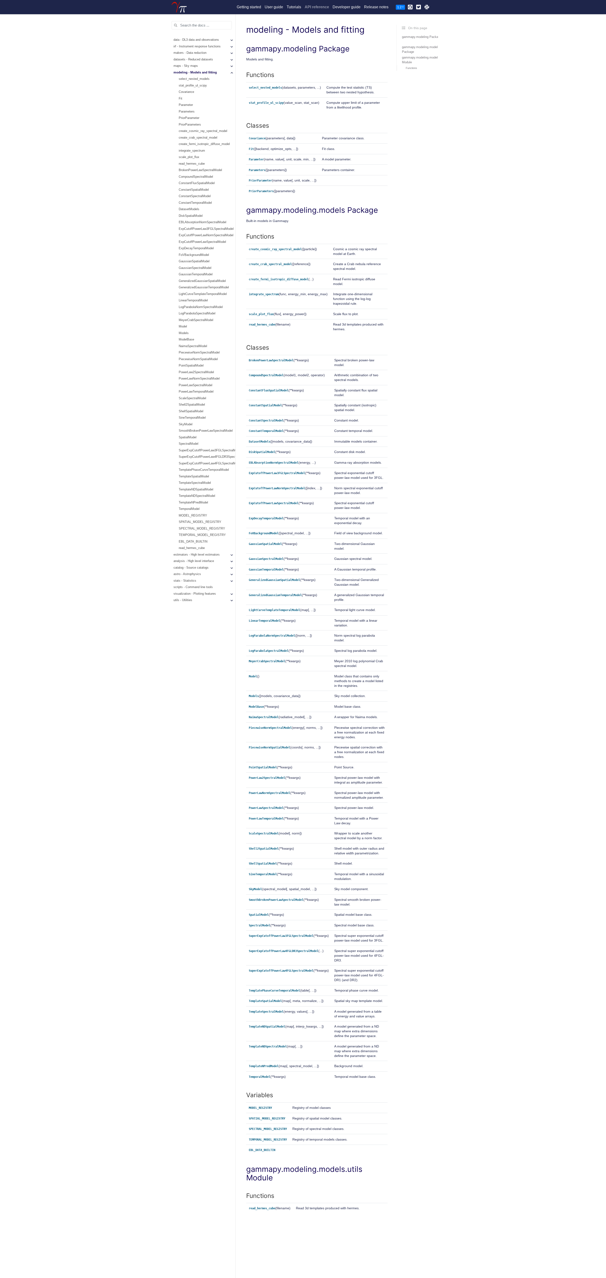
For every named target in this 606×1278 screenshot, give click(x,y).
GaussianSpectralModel (195, 268)
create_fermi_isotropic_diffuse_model (204, 144)
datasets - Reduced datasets (193, 59)
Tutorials (294, 7)
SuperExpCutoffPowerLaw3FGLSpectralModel (207, 450)
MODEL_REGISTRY (193, 515)
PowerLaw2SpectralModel (196, 372)
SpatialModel (187, 437)
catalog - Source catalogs (191, 567)
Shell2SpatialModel (192, 405)
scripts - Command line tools (193, 587)
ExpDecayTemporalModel (196, 248)
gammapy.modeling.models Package (420, 49)
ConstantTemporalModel (195, 202)
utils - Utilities (183, 600)
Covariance (186, 92)
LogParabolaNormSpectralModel (201, 307)
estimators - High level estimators (197, 554)
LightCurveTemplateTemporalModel (203, 294)
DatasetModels (189, 209)
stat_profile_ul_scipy (193, 85)
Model (183, 326)
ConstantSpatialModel (194, 189)
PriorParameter (189, 118)
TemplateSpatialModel (194, 476)
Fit (180, 98)
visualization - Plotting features (195, 593)
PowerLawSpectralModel (195, 385)
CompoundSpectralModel (196, 176)
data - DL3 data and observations (196, 40)
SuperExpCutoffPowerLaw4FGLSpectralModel (207, 463)
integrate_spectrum (192, 150)
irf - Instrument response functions (197, 46)
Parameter (186, 105)
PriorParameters (190, 124)
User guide (274, 7)
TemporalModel (189, 509)
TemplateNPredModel (193, 502)
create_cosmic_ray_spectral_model (203, 131)
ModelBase (186, 339)
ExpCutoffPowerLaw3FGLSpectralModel (206, 229)
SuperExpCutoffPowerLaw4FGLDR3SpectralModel (207, 457)
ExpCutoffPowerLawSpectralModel (202, 242)
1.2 (399, 7)
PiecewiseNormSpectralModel (199, 352)
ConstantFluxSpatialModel (197, 183)
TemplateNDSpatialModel (196, 489)
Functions (411, 68)
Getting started (249, 7)
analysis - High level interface (194, 561)
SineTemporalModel (192, 418)
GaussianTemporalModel (196, 274)
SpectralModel (188, 444)
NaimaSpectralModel (193, 346)
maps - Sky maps (186, 66)
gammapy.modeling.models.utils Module (424, 60)
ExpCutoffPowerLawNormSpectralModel (206, 235)
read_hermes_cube (192, 163)
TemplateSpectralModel (195, 483)
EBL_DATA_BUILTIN (193, 541)
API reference (317, 7)
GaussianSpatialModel (194, 261)
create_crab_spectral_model (198, 137)
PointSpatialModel (191, 365)
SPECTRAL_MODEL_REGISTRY (202, 528)
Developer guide (347, 7)
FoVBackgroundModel (194, 255)
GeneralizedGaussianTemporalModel (204, 287)
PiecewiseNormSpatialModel (198, 359)
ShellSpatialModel (191, 411)
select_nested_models (194, 79)
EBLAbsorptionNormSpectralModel (202, 222)
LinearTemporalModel (193, 300)
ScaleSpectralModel (192, 398)
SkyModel (185, 424)
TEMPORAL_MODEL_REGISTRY (202, 535)
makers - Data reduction (190, 53)
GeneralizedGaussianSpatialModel (202, 281)
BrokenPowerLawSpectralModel (200, 170)
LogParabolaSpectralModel (197, 313)
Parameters (187, 111)
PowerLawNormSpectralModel (199, 379)
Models (184, 333)
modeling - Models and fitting (195, 72)
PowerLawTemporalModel (196, 392)
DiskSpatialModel (191, 216)
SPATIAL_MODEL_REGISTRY (200, 522)
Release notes (376, 7)
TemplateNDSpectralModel (197, 496)
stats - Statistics (185, 580)
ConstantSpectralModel (195, 196)
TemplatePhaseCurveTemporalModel (204, 470)
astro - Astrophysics (187, 574)
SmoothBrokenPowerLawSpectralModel (206, 431)
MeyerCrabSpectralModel (196, 320)
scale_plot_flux (189, 157)
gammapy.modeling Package (421, 37)
